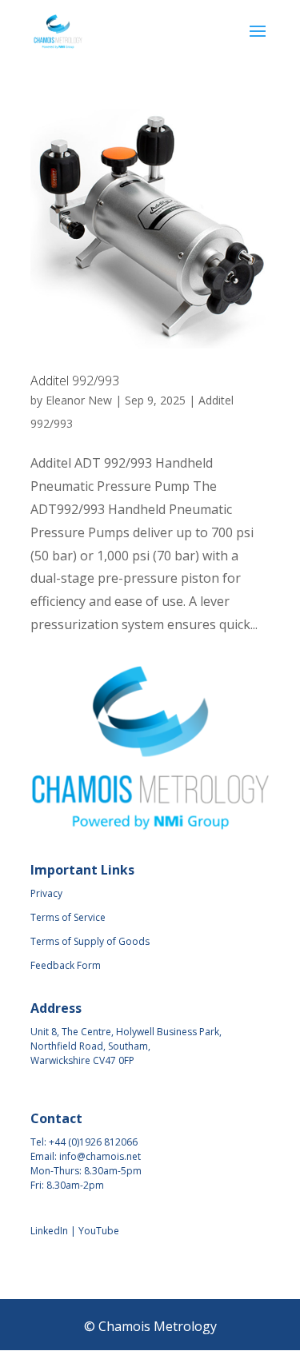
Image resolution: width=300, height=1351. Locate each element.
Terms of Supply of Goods (90, 941)
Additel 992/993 (74, 380)
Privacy (46, 893)
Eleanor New (79, 400)
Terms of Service (68, 917)
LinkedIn (49, 1230)
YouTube (98, 1230)
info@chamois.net (100, 1156)
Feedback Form (65, 965)
